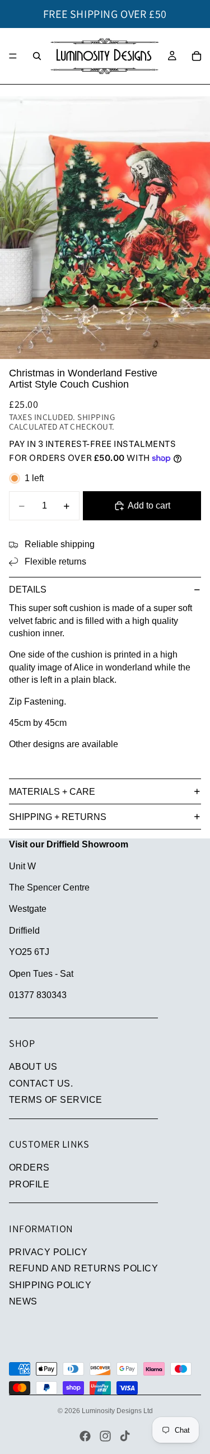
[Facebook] (85, 1436)
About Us (33, 1066)
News (23, 1301)
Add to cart (149, 505)
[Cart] (196, 56)
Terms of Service (55, 1100)
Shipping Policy (50, 1285)
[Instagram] (105, 1436)
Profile (29, 1184)
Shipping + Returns (57, 817)
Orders (29, 1167)
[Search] (37, 56)
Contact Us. (41, 1083)
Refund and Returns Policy (83, 1268)
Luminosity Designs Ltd (117, 1411)
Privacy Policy (48, 1252)
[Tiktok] (125, 1436)
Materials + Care (52, 791)
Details (27, 589)
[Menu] (13, 56)
